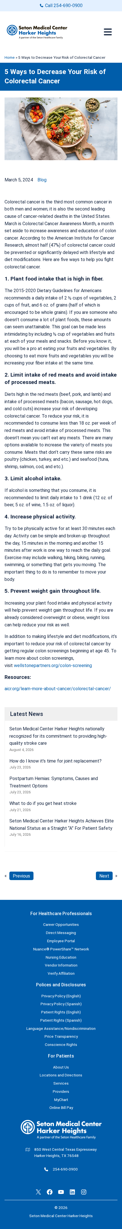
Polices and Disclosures (61, 984)
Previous (21, 875)
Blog (42, 180)
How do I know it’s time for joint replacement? (55, 761)
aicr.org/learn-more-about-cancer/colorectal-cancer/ (58, 688)
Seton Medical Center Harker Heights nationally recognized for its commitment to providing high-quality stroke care (58, 736)
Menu (108, 31)
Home (10, 57)
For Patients (61, 1056)
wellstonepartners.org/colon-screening (53, 665)
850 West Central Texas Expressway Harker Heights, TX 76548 (65, 1152)
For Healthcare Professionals (61, 913)
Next (104, 875)
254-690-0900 (68, 5)
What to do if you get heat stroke (43, 803)
